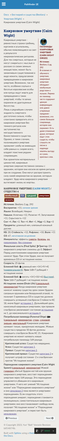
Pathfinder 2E (31, 4)
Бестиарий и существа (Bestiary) (28, 15)
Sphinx (17, 433)
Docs (6, 15)
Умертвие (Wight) (13, 19)
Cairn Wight (41, 188)
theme (32, 433)
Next (48, 418)
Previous (12, 418)
